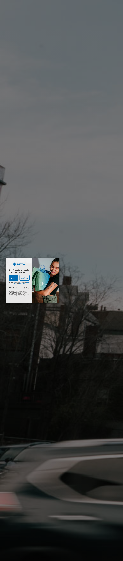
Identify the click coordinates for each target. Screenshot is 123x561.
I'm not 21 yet (24, 277)
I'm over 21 (13, 277)
